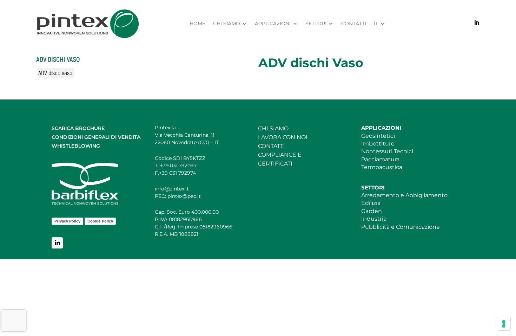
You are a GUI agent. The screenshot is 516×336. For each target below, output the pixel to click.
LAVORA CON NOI (282, 137)
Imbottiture (378, 143)
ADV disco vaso (55, 73)
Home (197, 24)
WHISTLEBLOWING (76, 146)
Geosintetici (378, 136)
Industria (373, 218)
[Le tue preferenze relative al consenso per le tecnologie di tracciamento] (503, 323)
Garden (371, 211)
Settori (315, 24)
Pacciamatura (380, 159)
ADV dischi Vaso (58, 60)
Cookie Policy (100, 221)
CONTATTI (271, 146)
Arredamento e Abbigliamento (404, 195)
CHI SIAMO (273, 128)
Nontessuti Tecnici (387, 151)
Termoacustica (381, 167)
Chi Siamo (226, 24)
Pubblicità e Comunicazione (400, 227)
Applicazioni (273, 24)
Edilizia (371, 203)
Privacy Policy (67, 221)
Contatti (353, 24)
